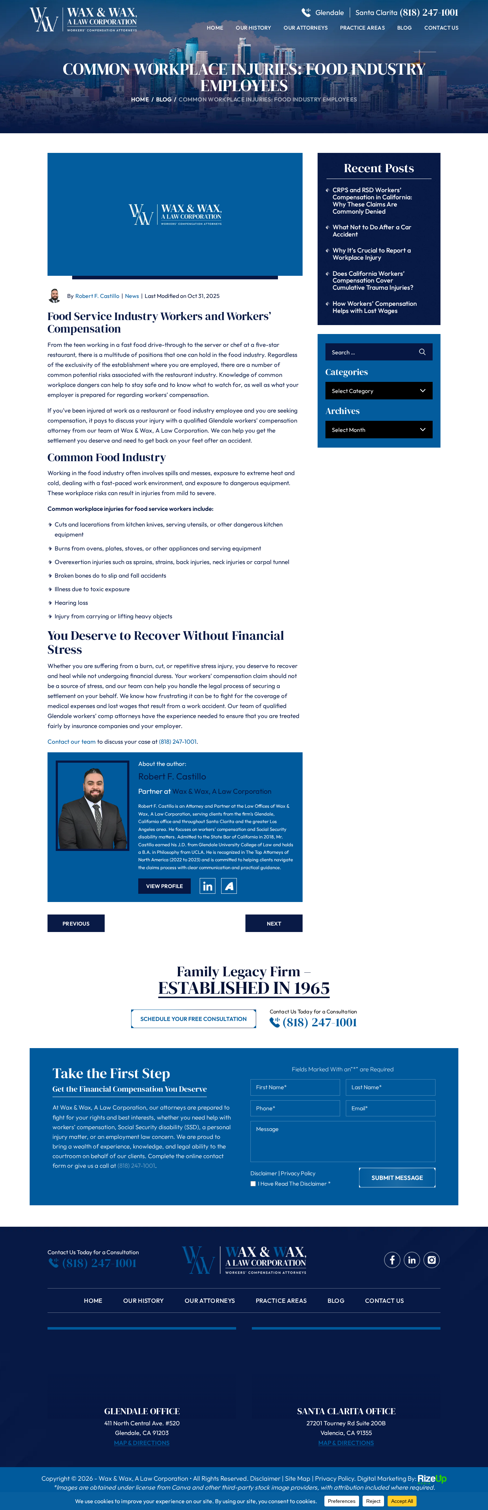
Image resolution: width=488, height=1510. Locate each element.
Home (215, 27)
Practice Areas (362, 27)
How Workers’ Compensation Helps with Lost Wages (375, 307)
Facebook (392, 1260)
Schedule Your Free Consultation (193, 1018)
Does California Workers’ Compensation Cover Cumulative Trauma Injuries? (373, 280)
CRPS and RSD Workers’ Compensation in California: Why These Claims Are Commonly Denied (372, 200)
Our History (253, 27)
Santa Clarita (376, 12)
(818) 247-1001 (428, 12)
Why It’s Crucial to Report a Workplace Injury (372, 253)
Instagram (432, 1260)
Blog (404, 27)
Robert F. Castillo (97, 295)
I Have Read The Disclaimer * (294, 1183)
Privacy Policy (298, 1173)
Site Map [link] (297, 1478)
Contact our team (72, 741)
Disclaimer (263, 1173)
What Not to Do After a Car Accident (372, 230)
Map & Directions (142, 1443)
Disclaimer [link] (265, 1478)
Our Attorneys (306, 27)
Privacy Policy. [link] (335, 1478)
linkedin (207, 886)
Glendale (329, 12)
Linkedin (412, 1260)
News (132, 295)
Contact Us (441, 27)
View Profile (164, 886)
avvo (229, 886)
